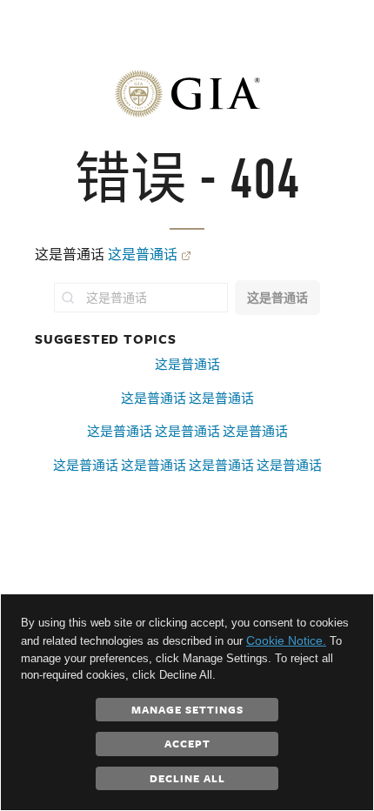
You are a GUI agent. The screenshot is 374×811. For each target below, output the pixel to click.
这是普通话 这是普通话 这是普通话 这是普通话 (187, 465)
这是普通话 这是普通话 (187, 398)
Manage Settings (187, 709)
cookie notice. (286, 640)
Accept (187, 743)
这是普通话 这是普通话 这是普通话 (187, 431)
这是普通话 (142, 254)
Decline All (187, 778)
